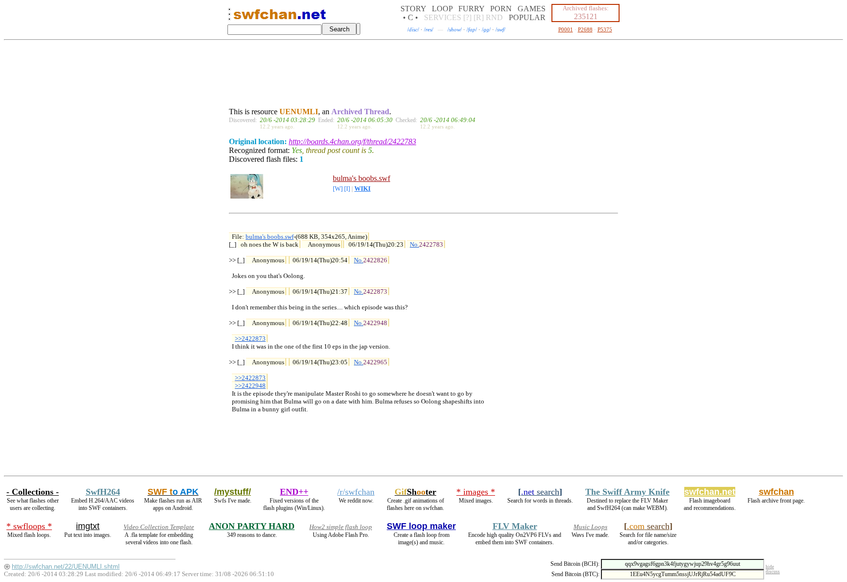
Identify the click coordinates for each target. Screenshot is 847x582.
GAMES (532, 8)
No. (414, 244)
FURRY (471, 8)
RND (494, 17)
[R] (478, 17)
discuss (773, 571)
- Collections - (32, 492)
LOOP (442, 8)
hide (770, 566)
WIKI (362, 188)
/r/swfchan (355, 492)
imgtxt (88, 526)
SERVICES (442, 17)
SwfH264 (103, 492)
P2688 (585, 29)
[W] (338, 188)
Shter (415, 492)
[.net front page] (229, 17)
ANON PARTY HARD (252, 526)
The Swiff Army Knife (627, 492)
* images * (475, 492)
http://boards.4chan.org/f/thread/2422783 (352, 141)
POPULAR (527, 17)
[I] (347, 188)
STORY (413, 8)
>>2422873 (250, 338)
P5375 (605, 29)
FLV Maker (515, 526)
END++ (294, 492)
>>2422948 (250, 385)
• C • (410, 17)
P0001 (565, 29)
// (413, 29)
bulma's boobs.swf (361, 178)
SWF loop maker (421, 526)
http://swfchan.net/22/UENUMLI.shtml (66, 566)
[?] (467, 17)
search (540, 492)
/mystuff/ (232, 492)
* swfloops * (29, 526)
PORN (501, 8)
